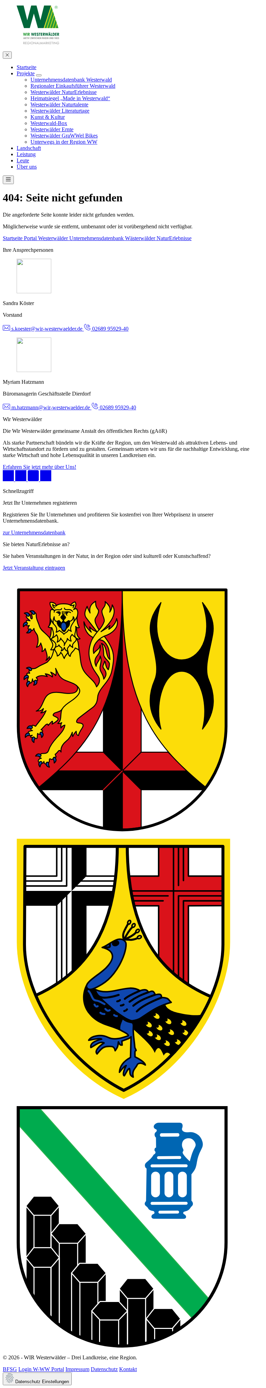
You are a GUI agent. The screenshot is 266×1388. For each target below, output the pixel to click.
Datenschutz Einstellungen (41, 1381)
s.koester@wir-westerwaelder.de (47, 329)
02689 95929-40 (109, 329)
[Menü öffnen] (8, 179)
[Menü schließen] (7, 55)
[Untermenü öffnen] (39, 75)
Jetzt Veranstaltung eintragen (34, 568)
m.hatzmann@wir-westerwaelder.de (50, 407)
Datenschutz (104, 1369)
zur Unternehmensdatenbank (34, 532)
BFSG (10, 1369)
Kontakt (128, 1369)
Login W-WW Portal (41, 1369)
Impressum (77, 1369)
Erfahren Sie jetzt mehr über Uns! (39, 467)
